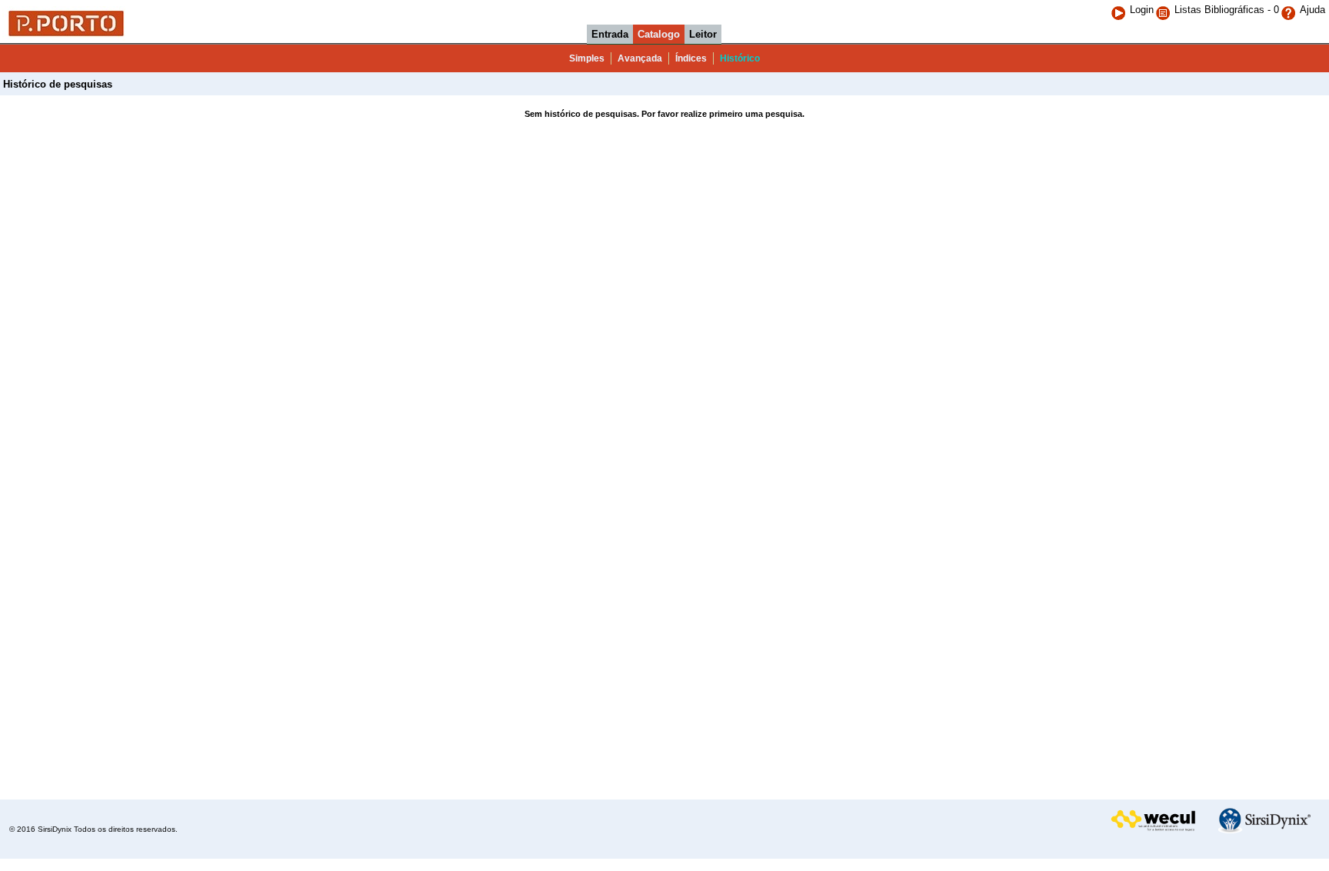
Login (1142, 9)
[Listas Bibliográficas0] (1164, 9)
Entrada (609, 34)
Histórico (740, 58)
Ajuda (1312, 9)
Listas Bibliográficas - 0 (1226, 9)
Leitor (703, 34)
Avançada (640, 58)
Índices (691, 58)
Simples (587, 58)
